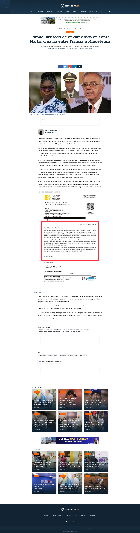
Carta (76, 355)
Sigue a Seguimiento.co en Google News (51, 361)
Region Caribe (59, 11)
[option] (70, 93)
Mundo (67, 11)
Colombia (36, 454)
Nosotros (46, 515)
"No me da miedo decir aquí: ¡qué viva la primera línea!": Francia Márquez (60, 331)
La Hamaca (83, 11)
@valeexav (50, 132)
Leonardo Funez (74, 531)
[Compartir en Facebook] (60, 66)
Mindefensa (70, 355)
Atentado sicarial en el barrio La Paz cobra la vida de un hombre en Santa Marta (95, 402)
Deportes (75, 11)
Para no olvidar (93, 11)
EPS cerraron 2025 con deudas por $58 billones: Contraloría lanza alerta (44, 486)
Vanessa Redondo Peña (51, 130)
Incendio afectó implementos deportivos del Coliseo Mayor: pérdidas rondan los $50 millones (44, 423)
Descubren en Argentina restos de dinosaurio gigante (95, 487)
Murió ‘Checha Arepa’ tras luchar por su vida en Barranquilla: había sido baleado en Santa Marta (68, 401)
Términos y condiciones (57, 515)
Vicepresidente (83, 355)
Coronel (50, 355)
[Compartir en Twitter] (65, 66)
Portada (32, 11)
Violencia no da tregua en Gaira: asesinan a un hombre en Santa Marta (95, 424)
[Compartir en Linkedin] (74, 66)
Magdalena (49, 11)
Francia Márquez (42, 355)
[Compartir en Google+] (70, 66)
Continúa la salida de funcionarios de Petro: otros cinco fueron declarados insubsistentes (43, 463)
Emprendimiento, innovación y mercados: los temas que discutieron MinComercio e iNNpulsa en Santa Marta (69, 423)
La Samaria (40, 11)
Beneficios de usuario (72, 515)
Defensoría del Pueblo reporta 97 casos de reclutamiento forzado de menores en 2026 (95, 464)
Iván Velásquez (63, 355)
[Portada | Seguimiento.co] (70, 5)
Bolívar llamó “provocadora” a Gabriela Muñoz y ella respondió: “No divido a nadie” (69, 464)
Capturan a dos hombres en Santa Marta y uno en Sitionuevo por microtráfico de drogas (64, 330)
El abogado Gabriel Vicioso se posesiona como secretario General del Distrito (44, 402)
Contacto (92, 515)
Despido (56, 355)
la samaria (70, 32)
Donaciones (84, 515)
